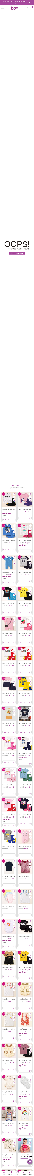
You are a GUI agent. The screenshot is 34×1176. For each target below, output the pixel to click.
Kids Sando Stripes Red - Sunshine (13, 1123)
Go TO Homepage (17, 253)
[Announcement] (15, 2)
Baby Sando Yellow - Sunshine (11, 1029)
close (31, 2)
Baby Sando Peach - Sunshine (11, 999)
